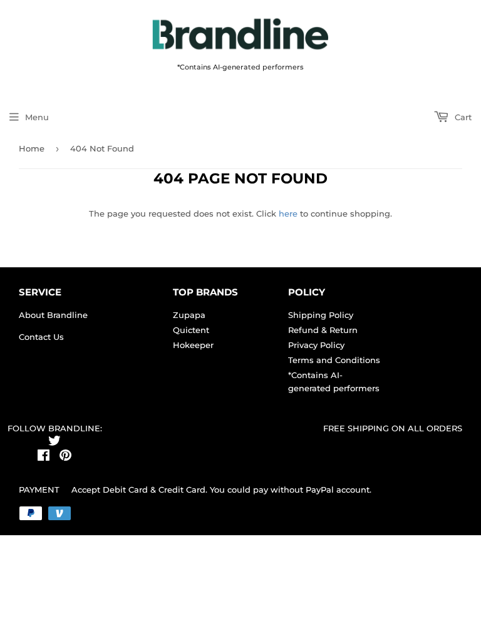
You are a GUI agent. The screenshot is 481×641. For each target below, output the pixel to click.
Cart (462, 117)
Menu (37, 117)
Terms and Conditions (334, 360)
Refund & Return (323, 330)
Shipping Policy (320, 315)
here (288, 213)
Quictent (191, 330)
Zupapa (189, 315)
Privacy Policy (316, 345)
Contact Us (41, 337)
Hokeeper (193, 345)
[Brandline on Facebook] (43, 457)
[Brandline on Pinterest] (65, 457)
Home (31, 148)
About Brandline (53, 315)
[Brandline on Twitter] (54, 443)
